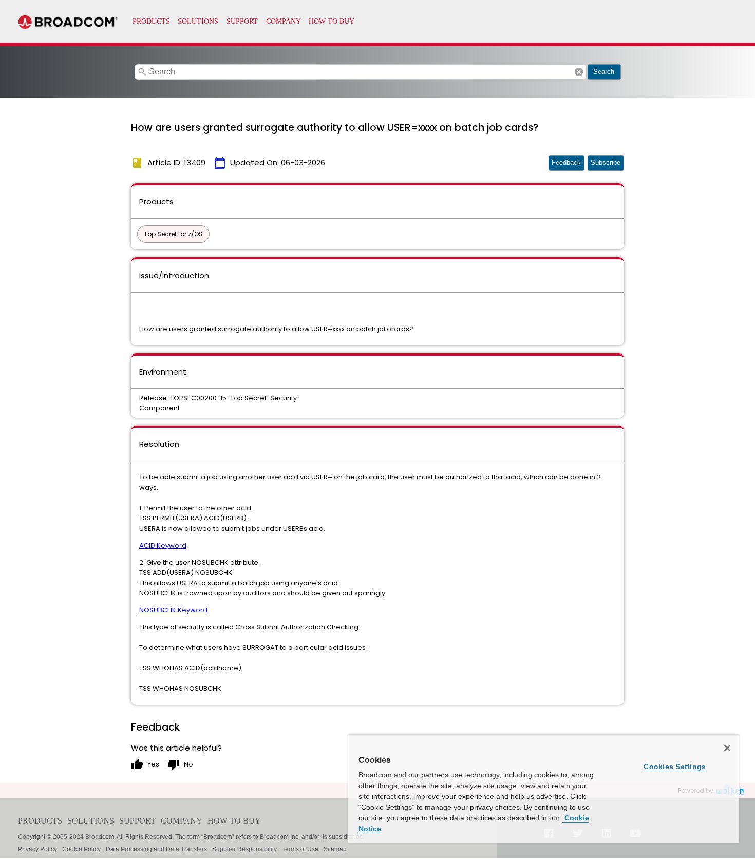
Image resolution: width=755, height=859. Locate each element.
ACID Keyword (162, 545)
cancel (579, 72)
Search (603, 72)
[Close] (727, 748)
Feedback (566, 162)
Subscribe (605, 162)
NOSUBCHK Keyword (173, 610)
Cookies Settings (675, 766)
